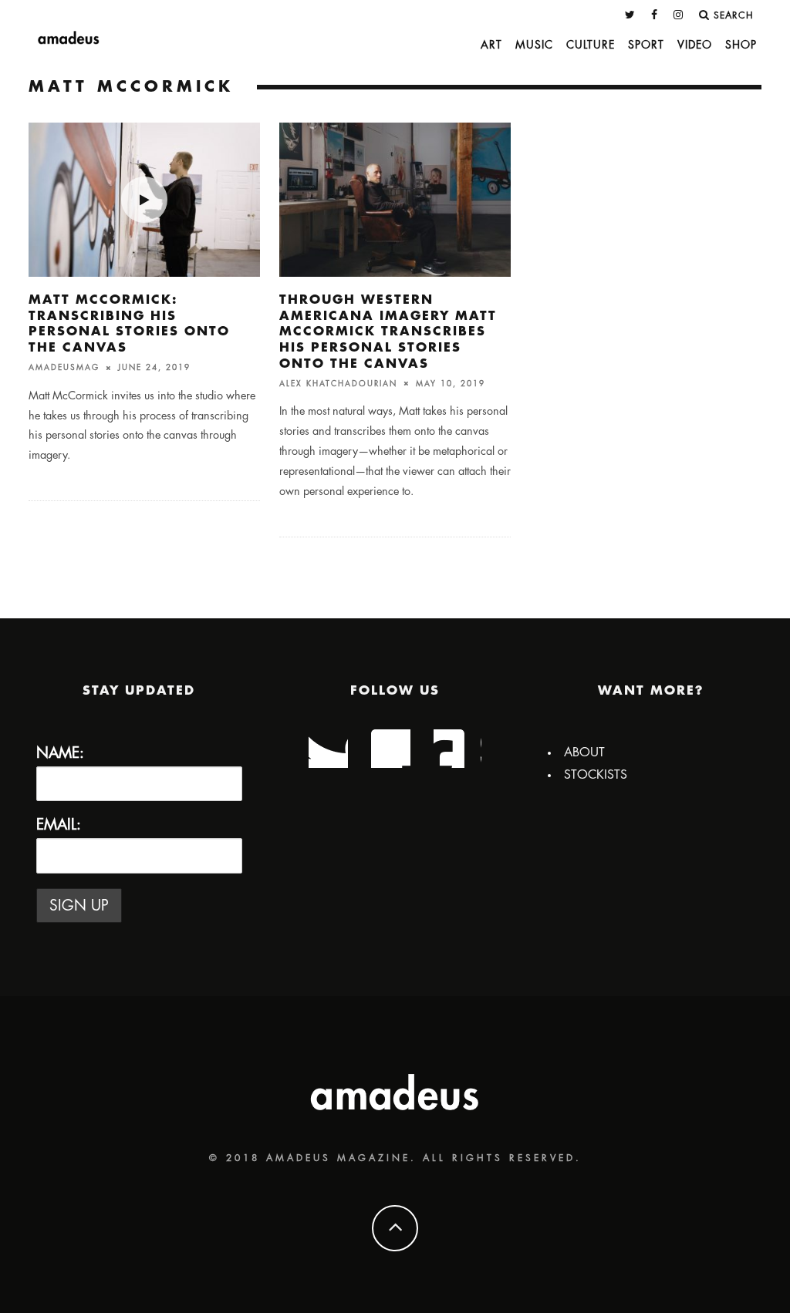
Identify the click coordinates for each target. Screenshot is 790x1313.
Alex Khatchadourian (338, 383)
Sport (646, 44)
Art (491, 44)
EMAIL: (58, 824)
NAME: (60, 753)
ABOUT (584, 752)
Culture (590, 44)
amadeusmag (64, 368)
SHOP (741, 44)
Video (694, 44)
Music (534, 44)
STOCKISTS (595, 775)
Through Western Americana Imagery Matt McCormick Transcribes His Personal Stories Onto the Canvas (388, 332)
